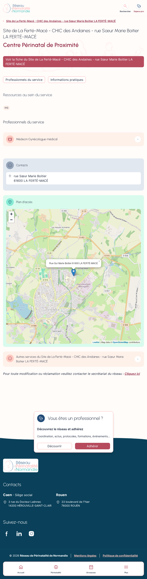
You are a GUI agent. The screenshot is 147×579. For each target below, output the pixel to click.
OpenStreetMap (120, 342)
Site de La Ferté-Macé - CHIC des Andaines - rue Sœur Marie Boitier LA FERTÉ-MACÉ (61, 21)
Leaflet (96, 342)
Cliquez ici (132, 374)
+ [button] (11, 214)
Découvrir (54, 446)
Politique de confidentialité (120, 555)
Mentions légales (85, 555)
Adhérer (92, 446)
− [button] (11, 219)
